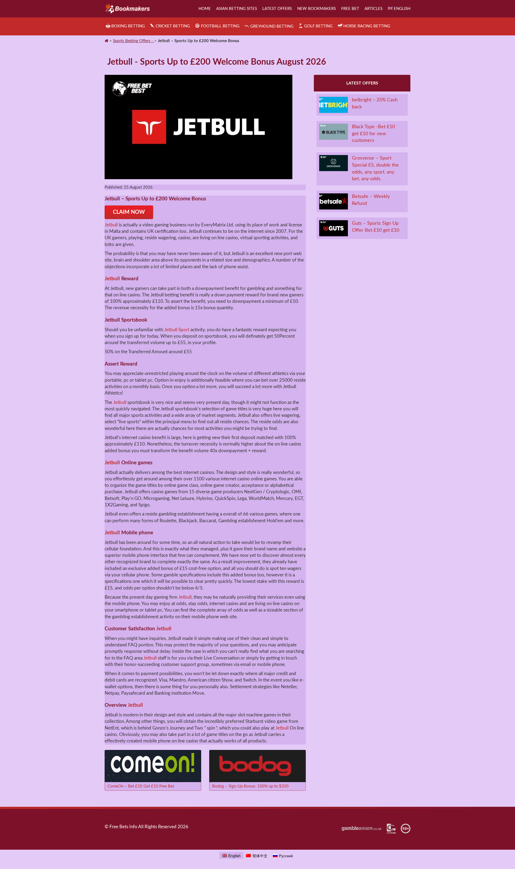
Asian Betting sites (236, 9)
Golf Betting (318, 26)
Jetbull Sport (176, 329)
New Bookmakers (316, 9)
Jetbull (111, 225)
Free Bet (350, 9)
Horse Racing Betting (366, 26)
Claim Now (129, 212)
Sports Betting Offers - (133, 41)
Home (204, 9)
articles (373, 9)
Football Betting (220, 26)
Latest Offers (277, 9)
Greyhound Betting (271, 26)
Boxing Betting (128, 26)
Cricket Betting (173, 26)
